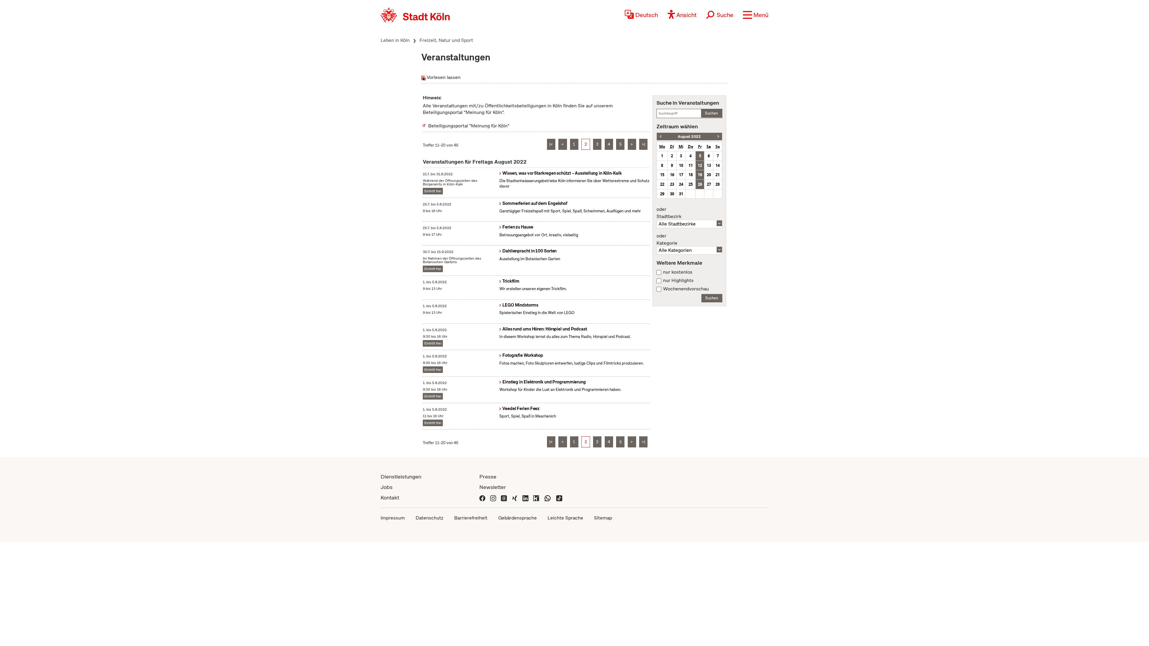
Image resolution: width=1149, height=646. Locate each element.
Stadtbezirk (668, 213)
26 (700, 184)
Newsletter (492, 487)
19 (700, 174)
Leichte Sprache (565, 518)
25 (691, 184)
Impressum (393, 518)
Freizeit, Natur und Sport (446, 40)
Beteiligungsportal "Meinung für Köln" (468, 126)
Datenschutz (429, 518)
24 (681, 184)
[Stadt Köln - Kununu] (536, 497)
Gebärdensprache (517, 518)
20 (709, 174)
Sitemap (603, 518)
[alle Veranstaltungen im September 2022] (718, 136)
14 (717, 165)
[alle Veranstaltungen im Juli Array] (660, 136)
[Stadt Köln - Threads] (504, 497)
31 (681, 193)
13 (709, 165)
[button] (755, 14)
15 (662, 174)
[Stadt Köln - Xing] (515, 497)
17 (681, 174)
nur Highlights (678, 280)
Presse (487, 476)
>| (643, 144)
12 (700, 165)
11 (691, 165)
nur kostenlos (677, 272)
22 (662, 184)
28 (717, 184)
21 (717, 174)
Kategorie (666, 239)
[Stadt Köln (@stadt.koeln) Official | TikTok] (559, 497)
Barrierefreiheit (470, 518)
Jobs (387, 487)
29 (662, 193)
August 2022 (689, 136)
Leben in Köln (395, 40)
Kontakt (390, 497)
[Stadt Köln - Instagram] (493, 497)
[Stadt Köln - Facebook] (482, 497)
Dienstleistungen (401, 476)
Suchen (711, 113)
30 (672, 193)
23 (672, 184)
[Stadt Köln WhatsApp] (547, 497)
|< (551, 144)
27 (709, 184)
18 (691, 174)
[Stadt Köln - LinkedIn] (525, 497)
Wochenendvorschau (686, 289)
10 (681, 165)
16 (672, 174)
